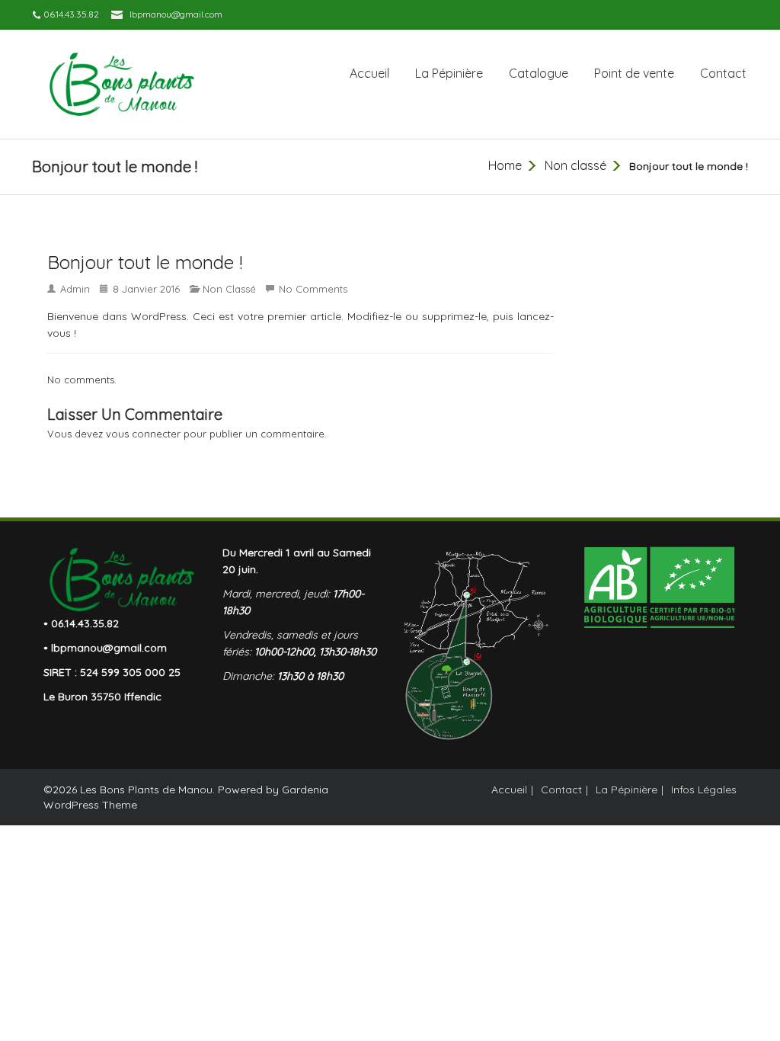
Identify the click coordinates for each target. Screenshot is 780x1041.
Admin (75, 289)
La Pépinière (449, 73)
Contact (723, 73)
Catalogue (538, 73)
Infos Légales (704, 789)
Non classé (575, 165)
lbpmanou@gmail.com (175, 14)
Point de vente (634, 73)
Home (505, 165)
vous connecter (143, 434)
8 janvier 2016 (146, 289)
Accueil (369, 73)
